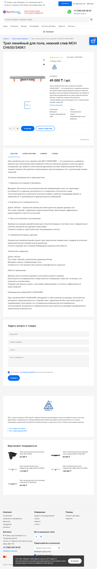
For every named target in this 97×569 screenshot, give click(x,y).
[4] (57, 57)
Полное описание (56, 105)
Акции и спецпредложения (44, 516)
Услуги (36, 524)
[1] (51, 57)
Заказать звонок (80, 13)
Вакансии (6, 521)
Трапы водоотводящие (20, 39)
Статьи (36, 518)
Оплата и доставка (48, 26)
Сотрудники (7, 524)
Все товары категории (17, 428)
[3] (55, 57)
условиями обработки (28, 372)
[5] (59, 57)
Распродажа (34, 26)
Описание (14, 153)
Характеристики (29, 153)
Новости (37, 521)
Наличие (43, 153)
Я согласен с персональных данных (32, 372)
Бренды (24, 26)
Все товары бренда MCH (18, 431)
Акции (5, 26)
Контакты (71, 26)
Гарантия (61, 26)
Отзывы (55, 153)
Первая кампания (44, 555)
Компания (14, 26)
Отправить (14, 378)
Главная (6, 39)
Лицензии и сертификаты (12, 518)
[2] (53, 57)
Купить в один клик (45, 128)
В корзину (27, 128)
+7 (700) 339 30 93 (82, 10)
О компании (7, 516)
